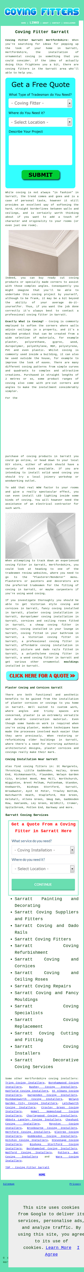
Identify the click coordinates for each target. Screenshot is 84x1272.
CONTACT (56, 23)
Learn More (58, 1247)
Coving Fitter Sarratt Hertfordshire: (37, 40)
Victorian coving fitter (49, 637)
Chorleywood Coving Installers (52, 1115)
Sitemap (8, 1184)
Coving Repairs (53, 986)
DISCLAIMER (69, 23)
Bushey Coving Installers (53, 1087)
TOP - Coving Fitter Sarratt (27, 1167)
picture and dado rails (40, 649)
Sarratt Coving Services (26, 815)
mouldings (71, 661)
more (69, 807)
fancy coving (52, 608)
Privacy (75, 1184)
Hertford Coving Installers (27, 1132)
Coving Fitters (53, 939)
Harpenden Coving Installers (52, 1095)
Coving (54, 321)
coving (67, 350)
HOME (23, 23)
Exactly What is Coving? (24, 321)
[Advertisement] (49, 425)
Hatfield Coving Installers (26, 1091)
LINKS (34, 22)
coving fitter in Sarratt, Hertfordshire (37, 564)
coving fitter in (64, 641)
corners (51, 325)
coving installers (63, 1078)
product (25, 333)
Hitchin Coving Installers (26, 1140)
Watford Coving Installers (28, 1152)
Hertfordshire (35, 1078)
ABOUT (46, 23)
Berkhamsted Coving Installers (52, 1148)
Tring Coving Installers (25, 1082)
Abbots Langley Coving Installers (33, 1119)
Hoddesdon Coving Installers (52, 1136)
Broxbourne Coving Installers (52, 1128)
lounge (68, 629)
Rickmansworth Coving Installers (33, 1099)
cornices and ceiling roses (43, 620)
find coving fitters (30, 766)
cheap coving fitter (53, 624)
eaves (46, 362)
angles (43, 286)
